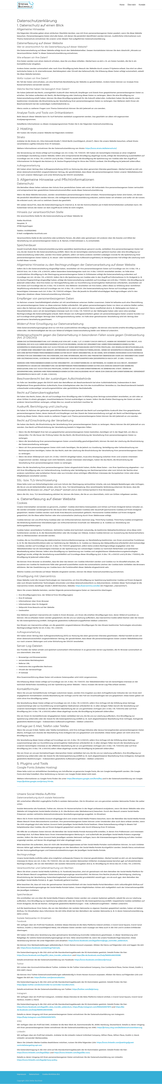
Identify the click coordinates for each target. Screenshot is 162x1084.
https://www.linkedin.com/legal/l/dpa (33, 1053)
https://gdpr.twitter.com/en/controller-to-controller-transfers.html (45, 985)
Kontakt (142, 5)
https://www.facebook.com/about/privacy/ (92, 960)
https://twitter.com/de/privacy (85, 989)
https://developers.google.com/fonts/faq (84, 779)
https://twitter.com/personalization (49, 977)
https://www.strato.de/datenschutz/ (100, 148)
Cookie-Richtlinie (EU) (51, 1074)
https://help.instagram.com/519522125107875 (92, 1007)
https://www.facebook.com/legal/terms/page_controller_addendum (98, 941)
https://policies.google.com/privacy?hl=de (35, 781)
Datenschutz (34, 1074)
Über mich (131, 5)
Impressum (21, 1074)
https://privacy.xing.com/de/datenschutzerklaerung (119, 1027)
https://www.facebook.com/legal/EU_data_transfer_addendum (44, 955)
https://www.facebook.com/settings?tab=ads (40, 948)
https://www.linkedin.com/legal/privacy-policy (37, 1060)
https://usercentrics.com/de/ (88, 586)
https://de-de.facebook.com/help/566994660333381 (98, 955)
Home (122, 5)
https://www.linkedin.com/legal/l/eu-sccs (72, 1053)
